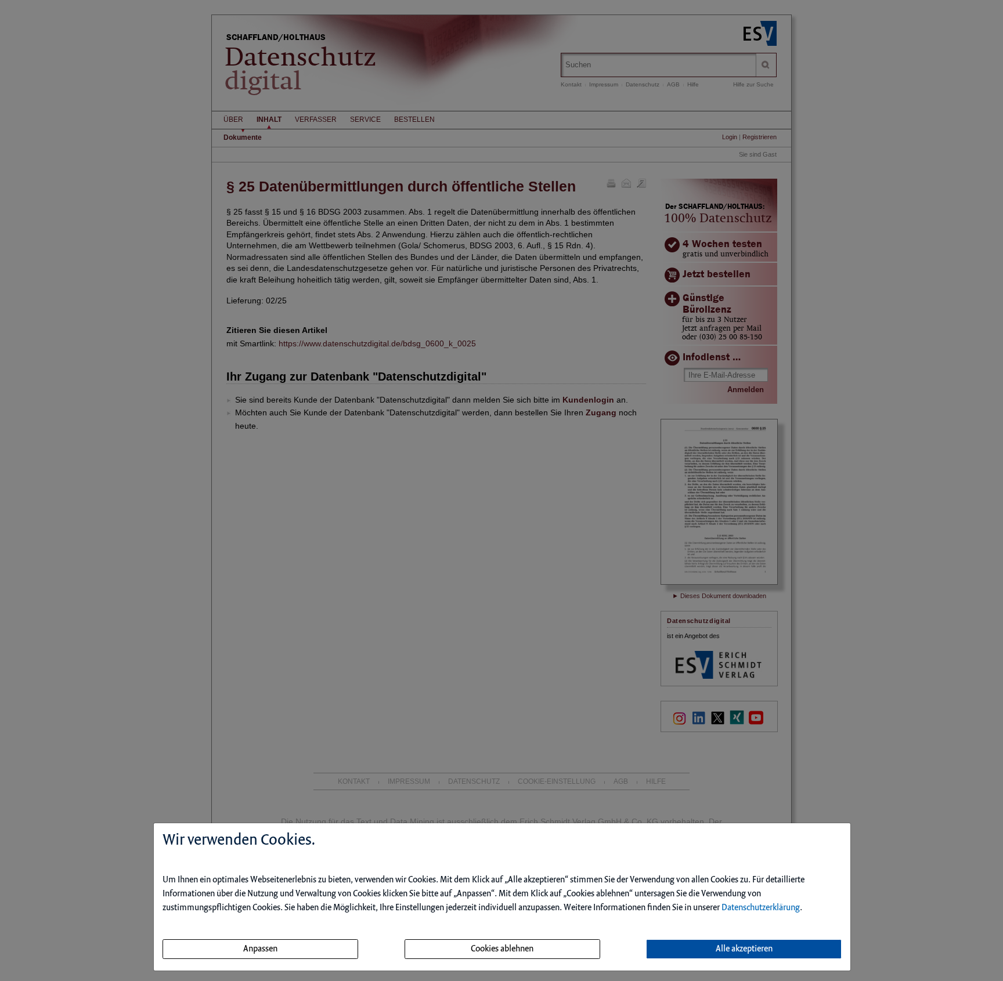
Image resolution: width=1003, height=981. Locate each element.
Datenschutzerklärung (760, 908)
